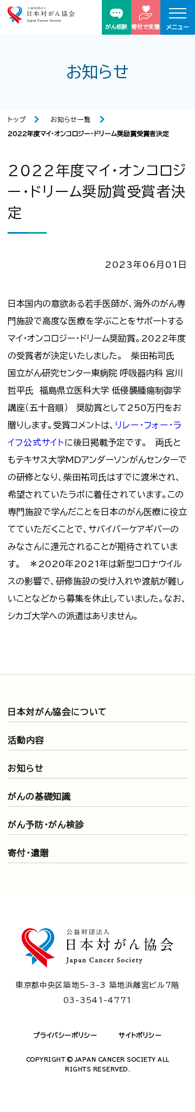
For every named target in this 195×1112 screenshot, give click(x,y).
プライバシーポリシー (65, 1035)
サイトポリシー (140, 1035)
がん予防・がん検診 (46, 824)
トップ (16, 119)
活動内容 (26, 740)
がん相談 (117, 26)
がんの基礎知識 (39, 796)
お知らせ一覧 (70, 119)
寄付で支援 (146, 26)
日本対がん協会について (57, 712)
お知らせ (25, 768)
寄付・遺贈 (28, 853)
